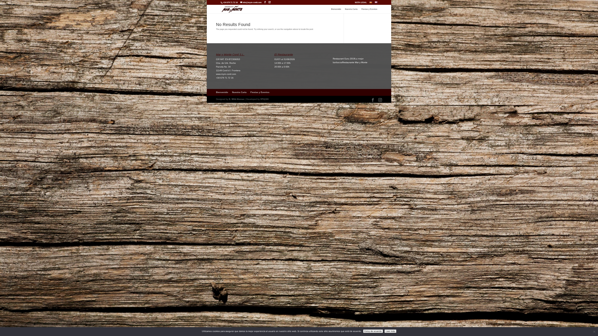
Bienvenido (336, 9)
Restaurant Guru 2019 (344, 58)
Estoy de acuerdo (373, 331)
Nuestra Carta (351, 9)
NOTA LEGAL (361, 3)
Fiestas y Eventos (369, 9)
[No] (594, 331)
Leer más (390, 331)
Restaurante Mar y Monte (354, 62)
